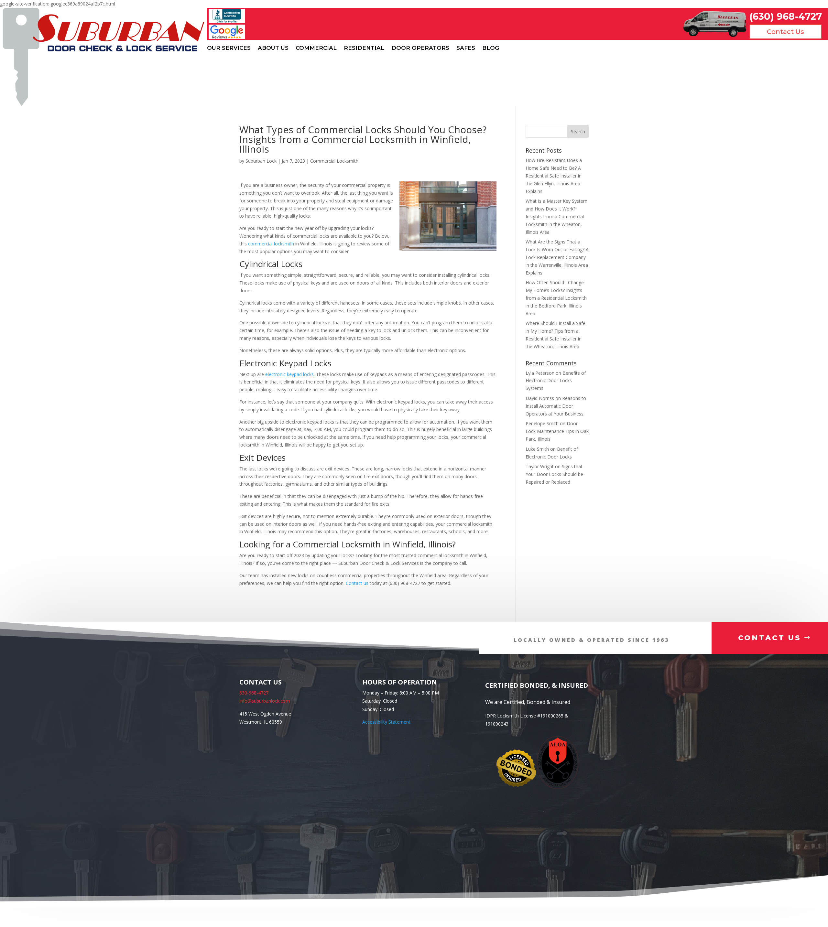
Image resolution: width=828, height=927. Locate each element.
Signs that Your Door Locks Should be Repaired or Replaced (554, 474)
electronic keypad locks (289, 374)
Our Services (229, 48)
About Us (273, 48)
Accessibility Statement (386, 722)
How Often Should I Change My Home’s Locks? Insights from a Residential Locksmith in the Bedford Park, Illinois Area (556, 297)
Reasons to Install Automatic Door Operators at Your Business (556, 406)
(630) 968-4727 (785, 16)
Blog (490, 48)
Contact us (357, 583)
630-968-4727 (253, 693)
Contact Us (785, 32)
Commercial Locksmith (334, 161)
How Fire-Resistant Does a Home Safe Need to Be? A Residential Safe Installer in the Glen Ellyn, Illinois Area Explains (554, 175)
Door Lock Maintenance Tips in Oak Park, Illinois (557, 431)
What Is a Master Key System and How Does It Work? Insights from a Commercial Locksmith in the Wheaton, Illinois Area (556, 216)
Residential (364, 48)
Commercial (316, 48)
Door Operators (420, 48)
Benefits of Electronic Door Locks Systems (556, 381)
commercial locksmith (271, 244)
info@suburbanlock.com (264, 701)
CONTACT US (769, 637)
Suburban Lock (261, 161)
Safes (465, 48)
